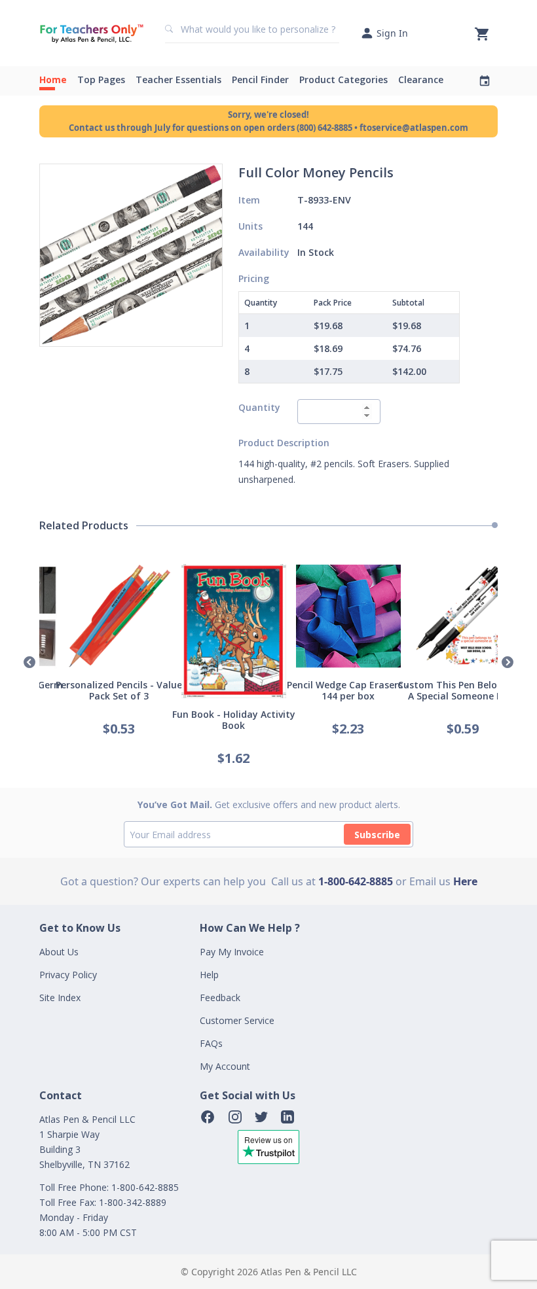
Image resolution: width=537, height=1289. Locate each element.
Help (209, 974)
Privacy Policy (68, 974)
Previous (29, 662)
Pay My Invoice (232, 951)
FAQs (211, 1043)
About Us (59, 951)
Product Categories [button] (343, 79)
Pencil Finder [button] (260, 79)
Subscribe (377, 834)
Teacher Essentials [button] (178, 79)
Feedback (220, 997)
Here (465, 881)
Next (507, 662)
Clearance (420, 79)
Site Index (60, 997)
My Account (225, 1066)
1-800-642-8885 (355, 881)
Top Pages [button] (101, 79)
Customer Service (237, 1020)
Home (53, 79)
